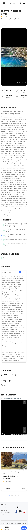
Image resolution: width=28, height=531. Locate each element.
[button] (21, 3)
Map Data (15, 434)
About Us (3, 508)
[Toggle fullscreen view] (24, 402)
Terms (19, 434)
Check (24, 528)
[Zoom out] (24, 431)
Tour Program (6, 272)
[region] (14, 417)
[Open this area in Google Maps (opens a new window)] (3, 434)
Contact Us (4, 510)
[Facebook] (16, 511)
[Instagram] (20, 511)
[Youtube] (24, 511)
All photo (21, 82)
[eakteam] (24, 469)
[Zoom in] (24, 428)
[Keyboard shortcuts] (12, 434)
